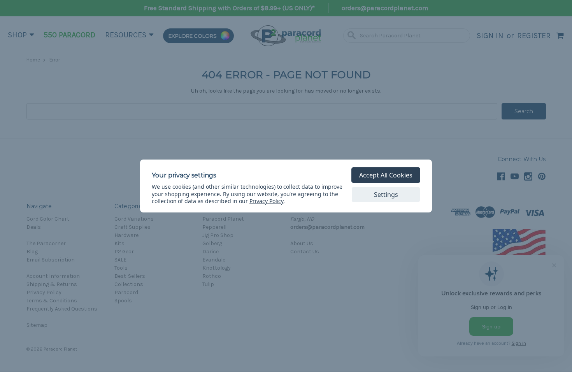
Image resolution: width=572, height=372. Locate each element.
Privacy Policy (266, 201)
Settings (386, 194)
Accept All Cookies (385, 175)
